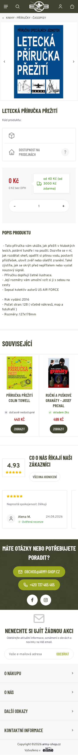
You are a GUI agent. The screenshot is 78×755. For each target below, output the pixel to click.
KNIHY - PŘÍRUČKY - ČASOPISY (26, 17)
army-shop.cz (51, 744)
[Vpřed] (73, 61)
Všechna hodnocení (45, 477)
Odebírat (62, 653)
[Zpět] (4, 61)
